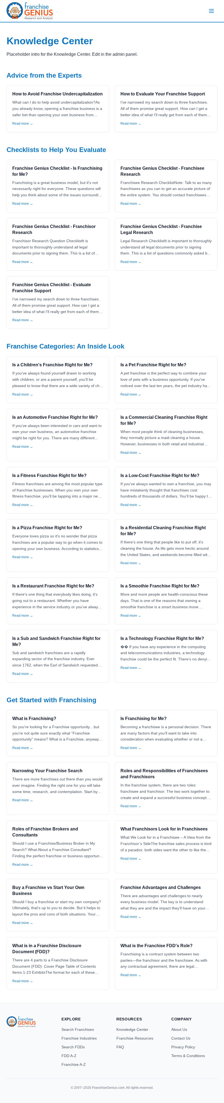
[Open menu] (211, 11)
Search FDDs (73, 1047)
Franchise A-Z (73, 1064)
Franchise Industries (79, 1038)
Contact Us (180, 1038)
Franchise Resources (134, 1038)
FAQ (120, 1047)
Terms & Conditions (188, 1056)
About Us (179, 1029)
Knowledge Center (132, 1029)
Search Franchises (77, 1029)
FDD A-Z (68, 1056)
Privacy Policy (183, 1047)
